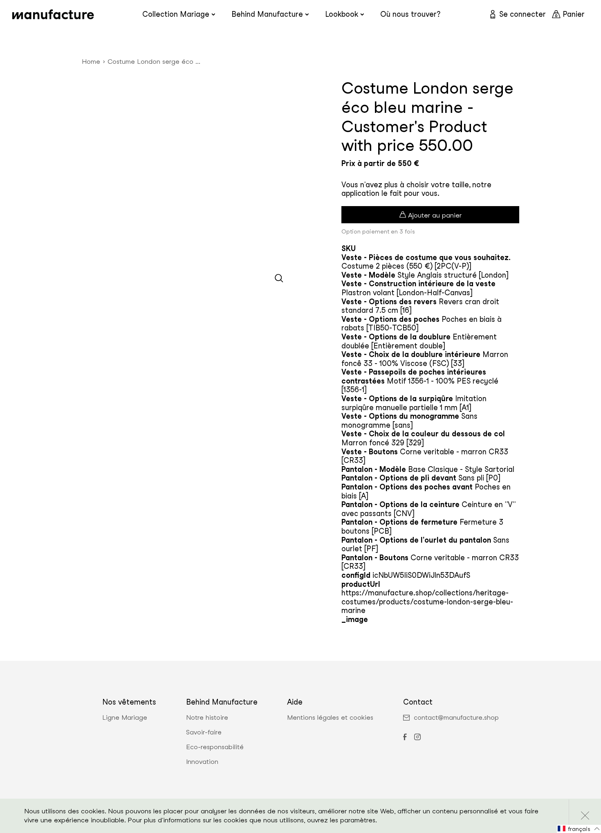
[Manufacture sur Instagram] (417, 737)
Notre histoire (207, 717)
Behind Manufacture (267, 14)
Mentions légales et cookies (330, 717)
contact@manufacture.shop (456, 717)
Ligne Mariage (124, 717)
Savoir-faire (204, 732)
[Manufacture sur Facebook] (404, 737)
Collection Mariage (175, 14)
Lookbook (341, 14)
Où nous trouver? (410, 14)
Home (91, 61)
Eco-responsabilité (215, 747)
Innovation (202, 762)
